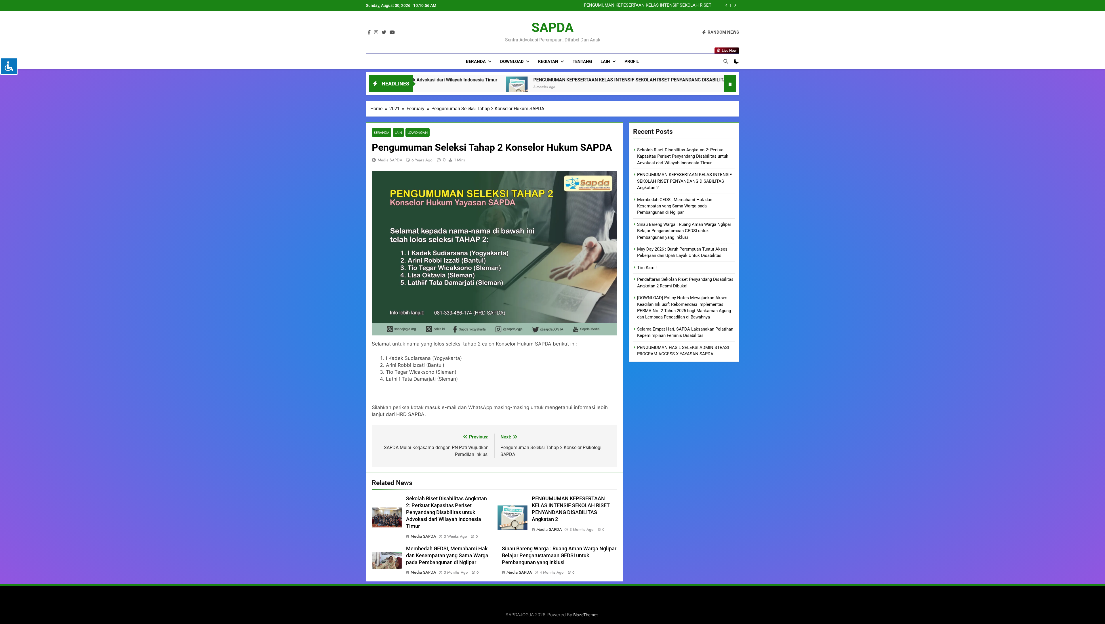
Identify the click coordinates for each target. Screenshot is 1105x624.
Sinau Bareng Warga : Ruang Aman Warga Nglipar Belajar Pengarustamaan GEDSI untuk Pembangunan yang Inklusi (633, 5)
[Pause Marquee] (730, 83)
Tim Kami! (647, 267)
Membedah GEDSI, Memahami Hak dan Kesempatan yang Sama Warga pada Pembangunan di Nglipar (447, 555)
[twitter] (384, 32)
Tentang (582, 61)
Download (512, 61)
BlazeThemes (585, 614)
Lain (605, 61)
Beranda (476, 61)
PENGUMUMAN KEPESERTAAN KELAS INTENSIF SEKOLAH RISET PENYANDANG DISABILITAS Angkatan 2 (481, 80)
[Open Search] (725, 61)
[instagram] (376, 32)
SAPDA (552, 27)
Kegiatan (548, 61)
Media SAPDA (390, 160)
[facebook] (369, 32)
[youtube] (392, 32)
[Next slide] (735, 5)
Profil (631, 61)
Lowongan (417, 132)
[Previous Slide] (726, 5)
